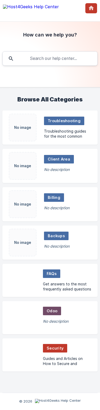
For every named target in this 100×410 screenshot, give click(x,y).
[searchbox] (50, 58)
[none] (31, 8)
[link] (50, 127)
